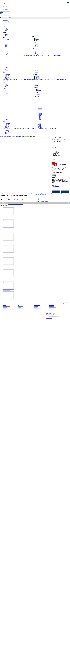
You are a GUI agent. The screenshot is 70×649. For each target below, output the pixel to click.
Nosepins (7, 130)
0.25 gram (40, 114)
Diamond (6, 29)
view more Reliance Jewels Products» (15, 204)
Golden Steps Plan (6, 6)
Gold (6, 28)
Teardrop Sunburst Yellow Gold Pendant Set (8, 278)
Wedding (6, 54)
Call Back (4, 3)
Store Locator (5, 2)
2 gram (39, 117)
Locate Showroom (54, 164)
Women (6, 34)
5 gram (39, 118)
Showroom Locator (51, 306)
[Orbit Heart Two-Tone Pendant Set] (8, 226)
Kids (6, 35)
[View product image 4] (38, 199)
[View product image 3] (38, 198)
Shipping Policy (36, 306)
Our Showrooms (5, 308)
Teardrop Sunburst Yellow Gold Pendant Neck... (8, 265)
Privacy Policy (36, 307)
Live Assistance (56, 191)
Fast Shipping (5, 9)
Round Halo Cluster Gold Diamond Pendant (7, 299)
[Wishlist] (1, 13)
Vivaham (6, 23)
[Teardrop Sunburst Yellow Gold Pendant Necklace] (8, 264)
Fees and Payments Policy (37, 309)
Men (36, 45)
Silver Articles (7, 132)
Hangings (7, 42)
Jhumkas (6, 44)
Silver (6, 30)
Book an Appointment (7, 4)
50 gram (39, 126)
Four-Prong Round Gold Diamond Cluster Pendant (8, 215)
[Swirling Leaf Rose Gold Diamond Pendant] (8, 252)
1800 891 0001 (49, 318)
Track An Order (20, 306)
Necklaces (5, 108)
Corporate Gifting (21, 308)
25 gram (39, 125)
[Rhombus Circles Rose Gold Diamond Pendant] (8, 288)
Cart (2, 12)
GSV (3, 5)
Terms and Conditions (37, 310)
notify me (53, 177)
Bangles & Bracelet (6, 56)
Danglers (6, 40)
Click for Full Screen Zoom (41, 194)
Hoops (6, 43)
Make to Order (56, 186)
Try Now (65, 191)
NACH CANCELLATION (52, 307)
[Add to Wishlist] (68, 2)
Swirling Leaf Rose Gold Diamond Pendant (7, 253)
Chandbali (7, 39)
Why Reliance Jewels (6, 306)
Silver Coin (40, 109)
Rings (34, 34)
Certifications (5, 307)
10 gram (39, 119)
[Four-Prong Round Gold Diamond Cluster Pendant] (8, 214)
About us (4, 305)
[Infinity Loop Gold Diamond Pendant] (8, 240)
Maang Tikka (7, 131)
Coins (37, 103)
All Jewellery (5, 20)
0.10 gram (40, 113)
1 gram (39, 116)
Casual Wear (7, 50)
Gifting (6, 52)
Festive (36, 52)
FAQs (19, 305)
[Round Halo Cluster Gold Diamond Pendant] (8, 298)
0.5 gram (39, 115)
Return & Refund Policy (37, 305)
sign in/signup (7, 15)
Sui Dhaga (7, 46)
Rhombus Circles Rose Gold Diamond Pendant (8, 290)
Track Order (5, 0)
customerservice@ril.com (54, 316)
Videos (50, 308)
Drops (6, 41)
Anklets (6, 133)
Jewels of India (8, 22)
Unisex (36, 46)
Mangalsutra (37, 85)
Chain (34, 60)
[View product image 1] (38, 196)
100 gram (40, 127)
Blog (4, 310)
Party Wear (7, 53)
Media (4, 309)
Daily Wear (7, 51)
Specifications (3, 202)
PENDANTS (5, 80)
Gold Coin (40, 108)
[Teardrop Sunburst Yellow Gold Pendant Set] (8, 276)
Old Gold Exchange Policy (37, 308)
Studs (6, 45)
